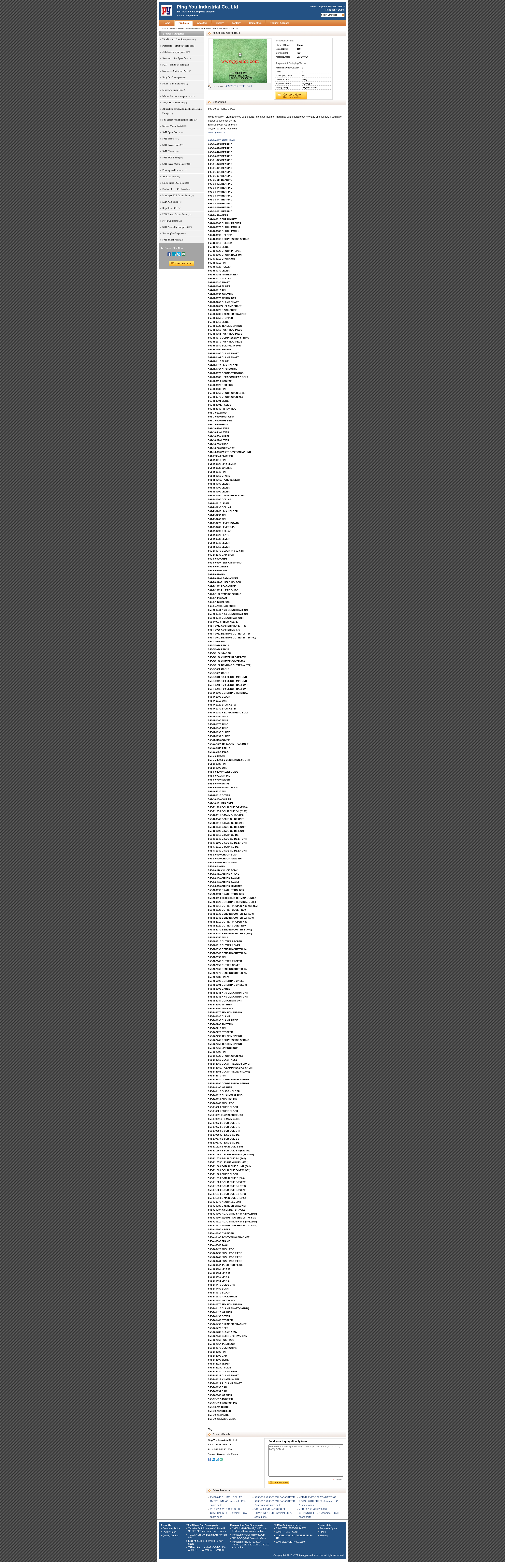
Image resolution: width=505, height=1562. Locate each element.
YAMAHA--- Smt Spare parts (202, 1525)
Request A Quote (335, 9)
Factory (236, 23)
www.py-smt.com (217, 132)
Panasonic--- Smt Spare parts (246, 1525)
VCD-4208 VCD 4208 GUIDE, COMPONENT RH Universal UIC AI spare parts (273, 1513)
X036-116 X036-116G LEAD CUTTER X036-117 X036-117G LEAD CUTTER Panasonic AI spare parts (274, 1501)
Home (167, 23)
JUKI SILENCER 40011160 (290, 1541)
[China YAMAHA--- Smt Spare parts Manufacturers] (167, 10)
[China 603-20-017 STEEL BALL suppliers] (240, 61)
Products (184, 23)
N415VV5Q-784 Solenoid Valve (249, 1538)
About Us (202, 23)
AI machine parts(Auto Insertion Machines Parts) (197, 28)
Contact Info (324, 1525)
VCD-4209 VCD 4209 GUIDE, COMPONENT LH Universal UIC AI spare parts (228, 1513)
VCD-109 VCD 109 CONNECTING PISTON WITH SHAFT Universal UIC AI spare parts (318, 1501)
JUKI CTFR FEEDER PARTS (291, 1528)
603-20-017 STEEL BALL (239, 86)
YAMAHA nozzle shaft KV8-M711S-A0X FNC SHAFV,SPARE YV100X (206, 1549)
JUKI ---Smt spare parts (287, 1525)
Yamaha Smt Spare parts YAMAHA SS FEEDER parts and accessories (207, 1530)
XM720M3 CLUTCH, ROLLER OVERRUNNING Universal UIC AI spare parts (228, 1501)
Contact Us (255, 23)
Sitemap (324, 1535)
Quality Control (171, 1535)
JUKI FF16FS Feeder (287, 1532)
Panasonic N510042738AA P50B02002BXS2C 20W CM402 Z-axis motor (250, 1544)
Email (323, 1532)
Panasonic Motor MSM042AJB (248, 1534)
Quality (220, 23)
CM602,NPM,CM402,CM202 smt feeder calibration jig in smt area (249, 1530)
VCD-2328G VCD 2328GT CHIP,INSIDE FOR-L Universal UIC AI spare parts (319, 1513)
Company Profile (171, 1528)
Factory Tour (169, 1532)
